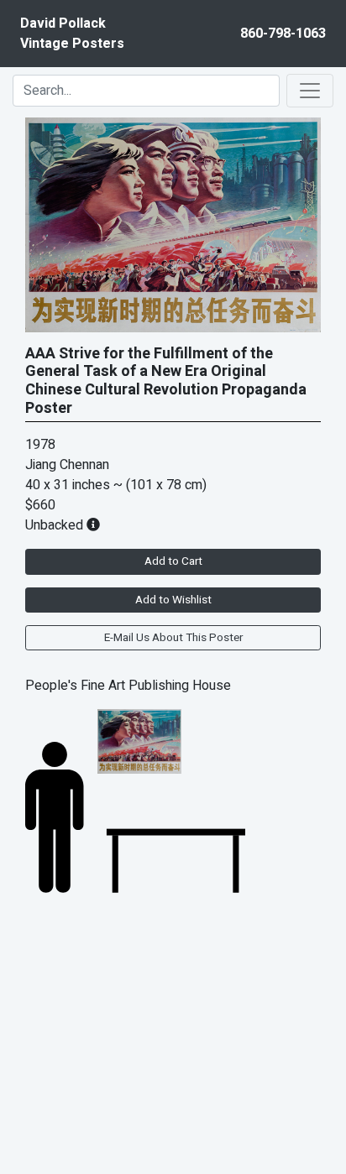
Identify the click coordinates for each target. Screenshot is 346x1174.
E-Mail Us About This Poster (173, 637)
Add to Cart (173, 561)
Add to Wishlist (173, 600)
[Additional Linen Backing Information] (93, 525)
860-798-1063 (283, 33)
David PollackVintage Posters (72, 33)
